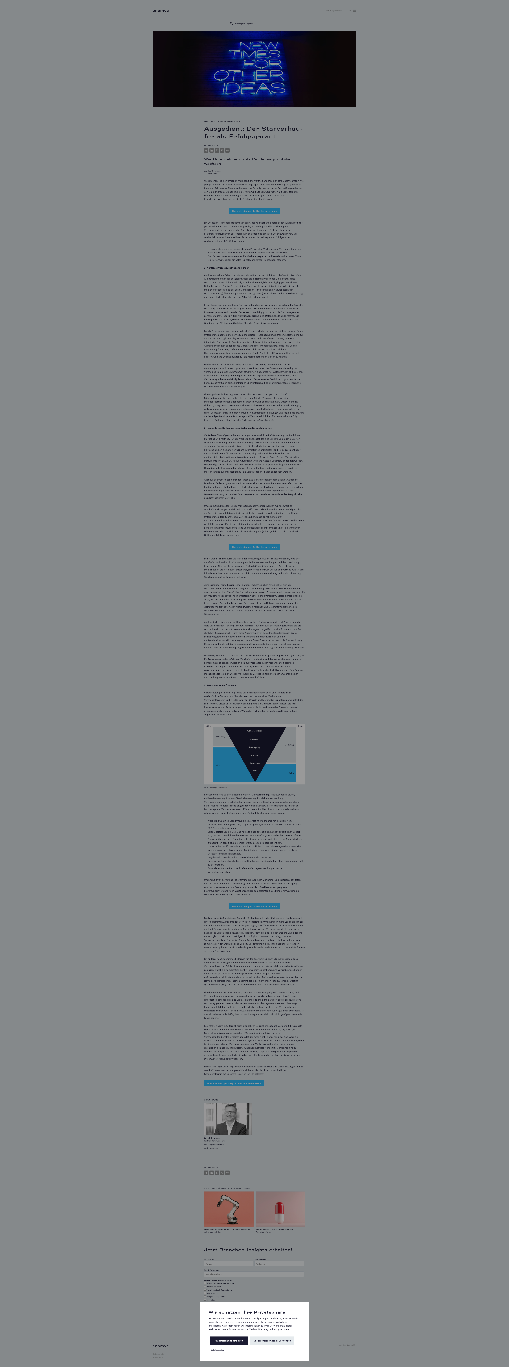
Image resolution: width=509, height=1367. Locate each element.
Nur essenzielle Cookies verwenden (272, 1340)
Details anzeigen (218, 1350)
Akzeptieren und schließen (229, 1340)
